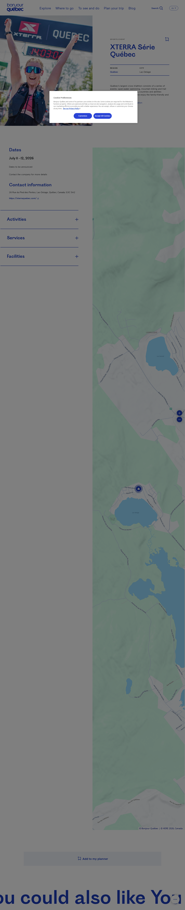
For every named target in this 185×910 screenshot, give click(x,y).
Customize (82, 116)
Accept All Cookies (102, 116)
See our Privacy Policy (72, 109)
